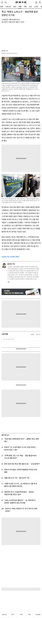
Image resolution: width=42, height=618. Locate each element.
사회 (29, 614)
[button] (2, 2)
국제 (21, 614)
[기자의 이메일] (8, 282)
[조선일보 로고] (21, 2)
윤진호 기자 (5, 51)
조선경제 (37, 614)
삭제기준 (38, 334)
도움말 (32, 334)
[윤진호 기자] (4, 265)
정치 (12, 614)
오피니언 (4, 614)
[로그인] (40, 2)
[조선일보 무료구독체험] (21, 292)
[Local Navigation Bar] (2, 2)
